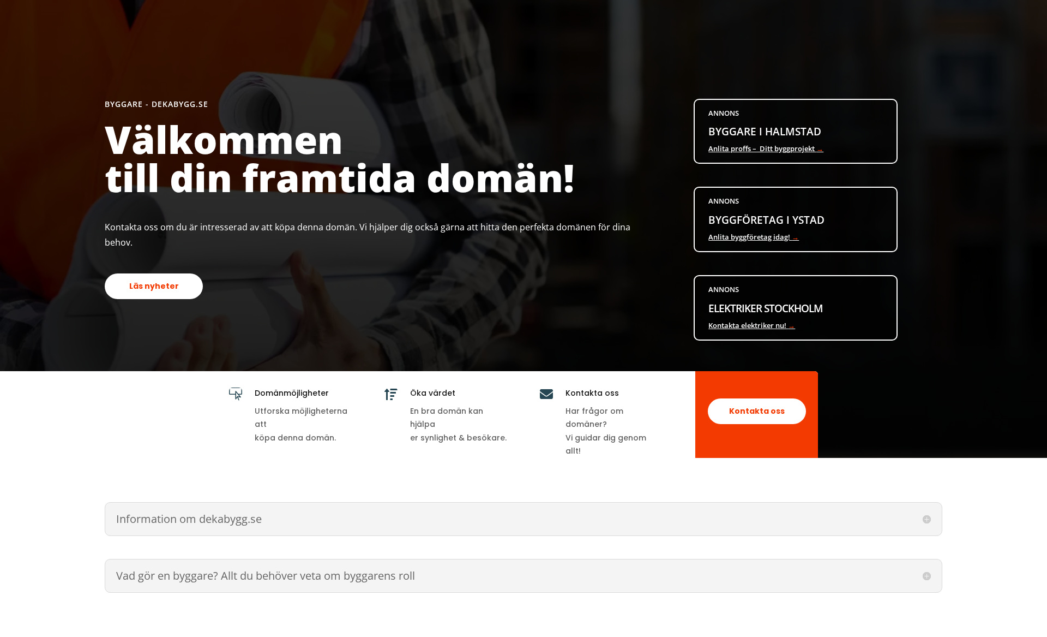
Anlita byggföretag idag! (753, 237)
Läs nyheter (154, 286)
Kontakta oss (757, 411)
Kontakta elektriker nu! (751, 325)
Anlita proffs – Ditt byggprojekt (765, 148)
